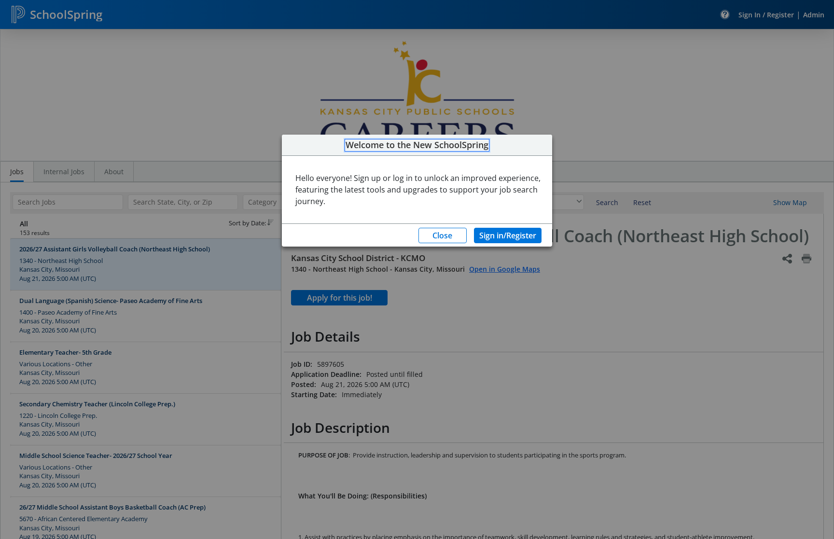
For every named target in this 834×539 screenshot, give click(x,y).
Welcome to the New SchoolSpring (417, 145)
